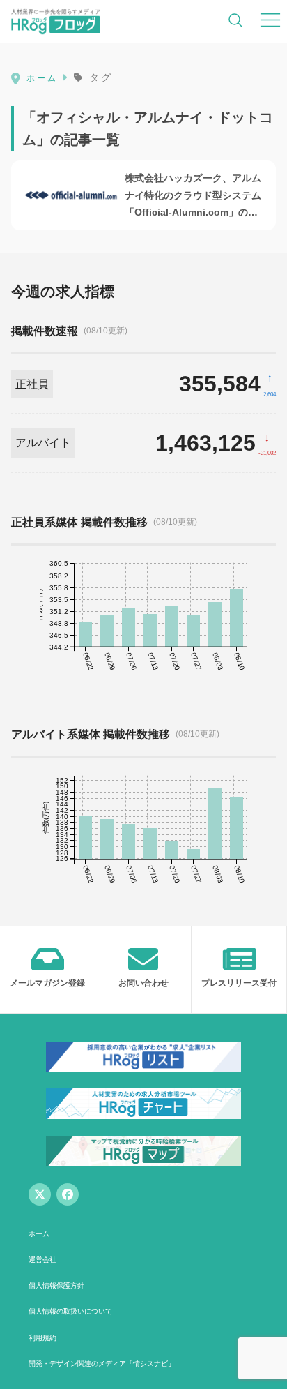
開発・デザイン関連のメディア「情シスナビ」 (102, 1363)
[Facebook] (67, 1194)
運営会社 (42, 1259)
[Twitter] (40, 1194)
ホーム (39, 1234)
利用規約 (42, 1338)
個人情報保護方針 (56, 1285)
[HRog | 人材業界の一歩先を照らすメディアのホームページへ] (55, 21)
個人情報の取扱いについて (70, 1311)
